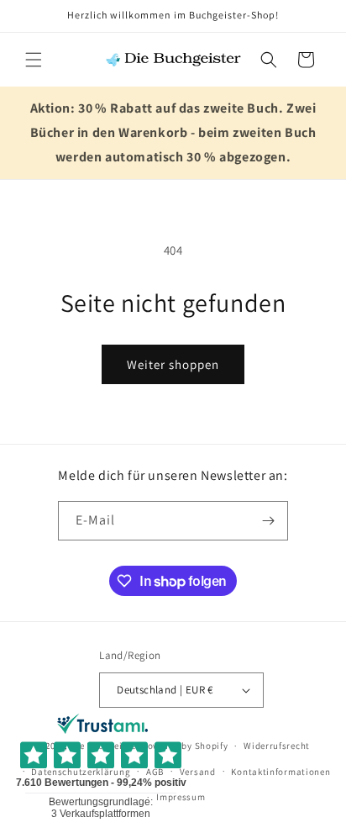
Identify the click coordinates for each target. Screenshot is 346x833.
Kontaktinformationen (280, 772)
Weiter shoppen (173, 364)
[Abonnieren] (268, 520)
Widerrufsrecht (277, 745)
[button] (33, 59)
